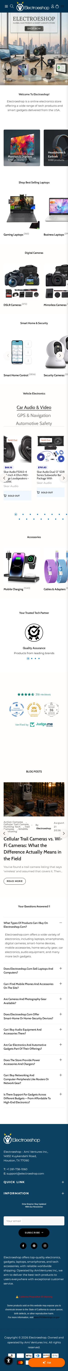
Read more (15, 880)
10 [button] (26, 518)
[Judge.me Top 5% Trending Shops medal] (51, 709)
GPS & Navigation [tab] (34, 415)
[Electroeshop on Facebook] (23, 1245)
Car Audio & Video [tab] (34, 407)
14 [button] (55, 518)
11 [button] (33, 518)
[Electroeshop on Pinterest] (34, 1245)
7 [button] (59, 514)
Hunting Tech (12, 826)
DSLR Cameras (15, 304)
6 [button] (52, 514)
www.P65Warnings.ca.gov (46, 1317)
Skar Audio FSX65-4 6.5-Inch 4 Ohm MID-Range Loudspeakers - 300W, (16, 476)
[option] (17, 471)
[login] (49, 6)
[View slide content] (34, 48)
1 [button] (15, 514)
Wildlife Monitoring (16, 829)
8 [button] (66, 514)
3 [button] (30, 514)
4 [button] (37, 514)
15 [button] (62, 518)
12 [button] (41, 518)
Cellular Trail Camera (16, 823)
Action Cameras (13, 821)
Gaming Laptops (16, 234)
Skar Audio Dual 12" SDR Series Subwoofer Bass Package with (51, 474)
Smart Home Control (20, 375)
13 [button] (48, 518)
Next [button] (64, 477)
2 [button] (23, 514)
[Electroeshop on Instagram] (45, 1245)
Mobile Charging (17, 588)
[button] (60, 355)
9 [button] (19, 518)
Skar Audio (11, 485)
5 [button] (44, 514)
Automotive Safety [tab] (34, 423)
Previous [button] (4, 477)
